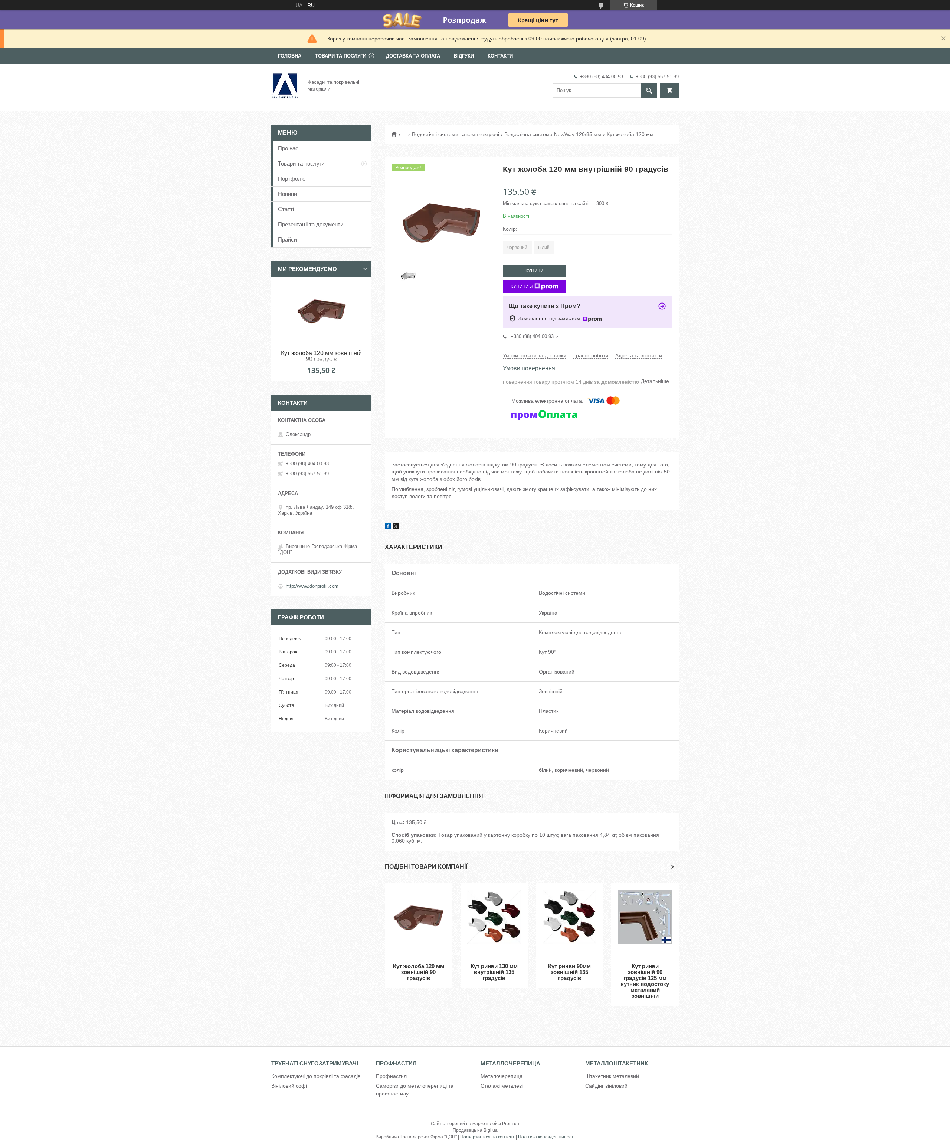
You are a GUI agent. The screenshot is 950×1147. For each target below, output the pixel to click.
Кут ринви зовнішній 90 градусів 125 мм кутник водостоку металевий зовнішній (645, 981)
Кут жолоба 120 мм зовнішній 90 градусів (418, 972)
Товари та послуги (340, 56)
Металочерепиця (501, 1076)
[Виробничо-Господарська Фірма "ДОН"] (285, 85)
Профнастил (391, 1076)
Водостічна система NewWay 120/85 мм (552, 134)
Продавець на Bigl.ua (475, 1130)
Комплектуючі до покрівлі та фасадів (315, 1076)
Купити (534, 270)
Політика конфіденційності (546, 1137)
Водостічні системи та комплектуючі (455, 134)
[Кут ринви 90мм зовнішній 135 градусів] (569, 923)
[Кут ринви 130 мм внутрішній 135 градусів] (494, 923)
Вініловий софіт (290, 1086)
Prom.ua (510, 1123)
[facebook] (388, 527)
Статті (286, 209)
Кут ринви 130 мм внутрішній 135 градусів (494, 972)
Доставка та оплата (413, 56)
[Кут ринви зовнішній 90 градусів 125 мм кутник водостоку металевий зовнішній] (645, 923)
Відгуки (464, 56)
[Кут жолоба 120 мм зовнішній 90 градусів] (418, 923)
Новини (287, 194)
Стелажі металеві (502, 1086)
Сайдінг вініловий (606, 1086)
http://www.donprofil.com (312, 586)
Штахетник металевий (612, 1076)
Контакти (500, 56)
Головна (289, 56)
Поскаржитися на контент (487, 1137)
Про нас (288, 148)
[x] (396, 527)
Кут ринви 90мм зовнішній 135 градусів (569, 972)
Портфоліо (291, 179)
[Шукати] (649, 90)
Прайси (287, 239)
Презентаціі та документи (310, 224)
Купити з (522, 286)
